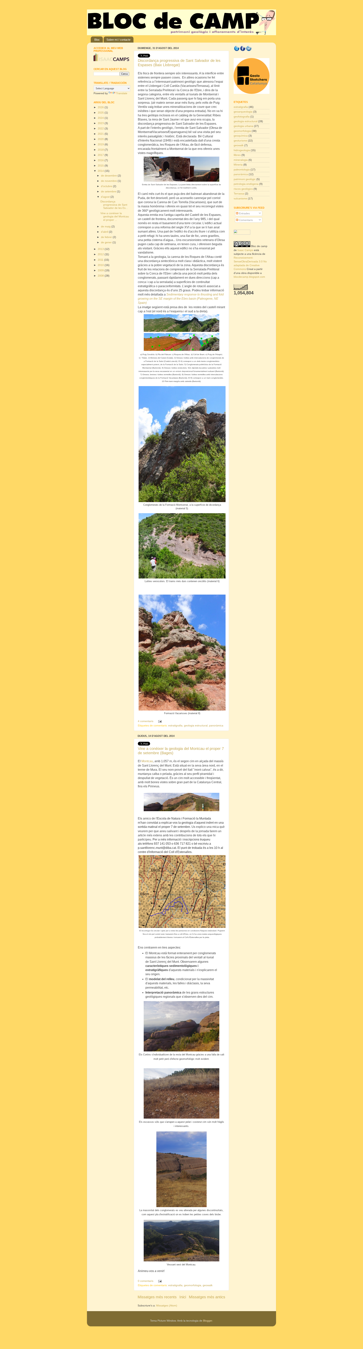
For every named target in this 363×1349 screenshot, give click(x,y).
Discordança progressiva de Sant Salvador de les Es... (114, 205)
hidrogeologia (242, 150)
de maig (106, 226)
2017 (101, 154)
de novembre (109, 180)
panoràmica (216, 725)
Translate (121, 93)
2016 (101, 160)
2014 (101, 170)
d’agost (105, 196)
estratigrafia (175, 725)
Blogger (207, 1320)
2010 (101, 265)
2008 (101, 275)
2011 (101, 259)
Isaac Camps (245, 250)
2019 (101, 144)
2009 (101, 270)
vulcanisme (240, 198)
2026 (101, 107)
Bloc (97, 39)
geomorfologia (192, 1285)
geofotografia (242, 116)
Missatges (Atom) (166, 1305)
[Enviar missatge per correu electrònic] (159, 721)
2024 (101, 117)
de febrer (107, 237)
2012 (101, 254)
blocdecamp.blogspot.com (249, 276)
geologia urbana (243, 126)
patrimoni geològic (245, 179)
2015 (101, 165)
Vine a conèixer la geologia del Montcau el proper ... (114, 216)
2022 (101, 128)
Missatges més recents (157, 1297)
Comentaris (245, 220)
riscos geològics (243, 188)
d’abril (105, 231)
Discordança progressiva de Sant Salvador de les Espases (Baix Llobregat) (179, 62)
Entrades (244, 213)
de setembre (109, 191)
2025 (101, 112)
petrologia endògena (246, 183)
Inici (182, 1297)
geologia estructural (196, 725)
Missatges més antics (207, 1297)
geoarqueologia (243, 111)
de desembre (109, 175)
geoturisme (240, 140)
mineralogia (241, 159)
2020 (101, 139)
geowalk (208, 1285)
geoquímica (241, 135)
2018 (101, 149)
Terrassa (239, 193)
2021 (101, 133)
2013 (101, 248)
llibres (237, 154)
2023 (101, 123)
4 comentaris (145, 721)
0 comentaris (145, 1280)
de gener (106, 242)
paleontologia (242, 169)
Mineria (238, 164)
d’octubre (107, 186)
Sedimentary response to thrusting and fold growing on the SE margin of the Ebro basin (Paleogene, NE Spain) (181, 298)
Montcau (147, 761)
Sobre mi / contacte (118, 39)
